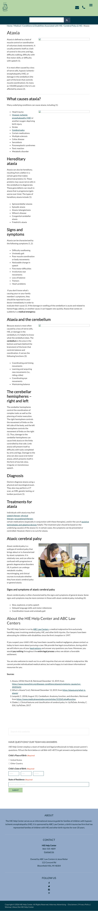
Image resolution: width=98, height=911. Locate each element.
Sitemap (8, 907)
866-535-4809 (49, 848)
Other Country (16, 763)
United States (16, 760)
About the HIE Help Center (23, 907)
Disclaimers (72, 904)
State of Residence (20, 779)
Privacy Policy (84, 904)
